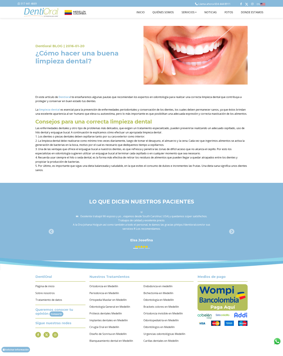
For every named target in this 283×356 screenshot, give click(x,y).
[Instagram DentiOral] (252, 4)
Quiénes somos (163, 12)
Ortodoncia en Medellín (103, 286)
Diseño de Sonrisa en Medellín (108, 334)
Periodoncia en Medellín (104, 293)
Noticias (210, 12)
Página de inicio (45, 286)
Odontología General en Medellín (109, 306)
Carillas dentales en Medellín (161, 341)
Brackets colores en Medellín (161, 306)
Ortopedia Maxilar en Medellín (108, 300)
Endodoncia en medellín (157, 286)
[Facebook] (38, 335)
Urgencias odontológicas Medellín (164, 334)
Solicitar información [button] (17, 349)
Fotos (229, 12)
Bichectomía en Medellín (158, 293)
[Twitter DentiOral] (247, 4)
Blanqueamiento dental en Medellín (111, 341)
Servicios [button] (188, 12)
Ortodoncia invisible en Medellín (163, 313)
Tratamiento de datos (48, 300)
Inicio (140, 12)
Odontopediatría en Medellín (161, 320)
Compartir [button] (56, 314)
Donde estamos (252, 12)
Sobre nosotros (45, 293)
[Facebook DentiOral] (238, 4)
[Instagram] (55, 335)
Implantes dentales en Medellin (108, 320)
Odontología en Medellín (158, 300)
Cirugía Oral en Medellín (104, 327)
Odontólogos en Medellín (159, 327)
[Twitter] (47, 335)
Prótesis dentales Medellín (105, 313)
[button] (51, 231)
